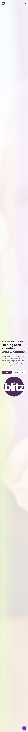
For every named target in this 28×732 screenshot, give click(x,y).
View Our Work (19, 372)
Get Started (7, 372)
